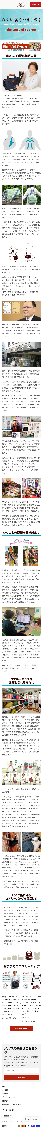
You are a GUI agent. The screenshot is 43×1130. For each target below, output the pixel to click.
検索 (3, 1086)
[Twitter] (13, 1110)
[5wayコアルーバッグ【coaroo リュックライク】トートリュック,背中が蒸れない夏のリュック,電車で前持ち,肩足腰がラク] (11, 980)
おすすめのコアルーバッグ (21, 966)
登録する (21, 1077)
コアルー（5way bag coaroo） (19, 1121)
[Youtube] (6, 1110)
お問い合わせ (6, 1093)
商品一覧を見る (21, 1028)
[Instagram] (10, 1110)
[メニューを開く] (4, 4)
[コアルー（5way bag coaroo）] (21, 4)
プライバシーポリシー (10, 1097)
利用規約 (5, 1101)
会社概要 (5, 1090)
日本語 (6, 1116)
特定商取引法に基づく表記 (11, 1104)
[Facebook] (3, 1110)
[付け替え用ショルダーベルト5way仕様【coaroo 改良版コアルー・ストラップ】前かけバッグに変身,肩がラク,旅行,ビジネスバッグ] (32, 980)
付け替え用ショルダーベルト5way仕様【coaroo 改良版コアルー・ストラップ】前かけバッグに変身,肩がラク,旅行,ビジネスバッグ (31, 1005)
